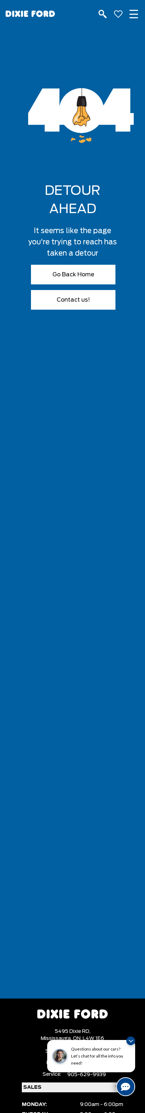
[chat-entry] (125, 1086)
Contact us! (73, 300)
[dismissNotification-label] (130, 1040)
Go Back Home (73, 274)
